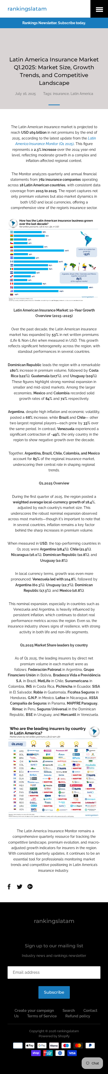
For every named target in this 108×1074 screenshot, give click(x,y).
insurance (61, 94)
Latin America (82, 94)
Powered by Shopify (54, 1036)
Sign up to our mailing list (54, 946)
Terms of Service (42, 1016)
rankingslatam (27, 9)
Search (69, 1010)
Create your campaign (34, 1010)
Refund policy (77, 1016)
